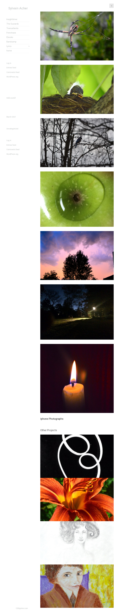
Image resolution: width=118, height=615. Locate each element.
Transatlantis (12, 28)
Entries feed (11, 68)
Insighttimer (11, 19)
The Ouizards (12, 24)
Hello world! (11, 98)
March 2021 (11, 117)
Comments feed (12, 72)
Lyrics (9, 46)
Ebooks (9, 37)
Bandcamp (11, 42)
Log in (8, 63)
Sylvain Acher (18, 8)
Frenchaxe (11, 33)
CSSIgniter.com (22, 608)
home (9, 51)
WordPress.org (12, 77)
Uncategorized (12, 129)
